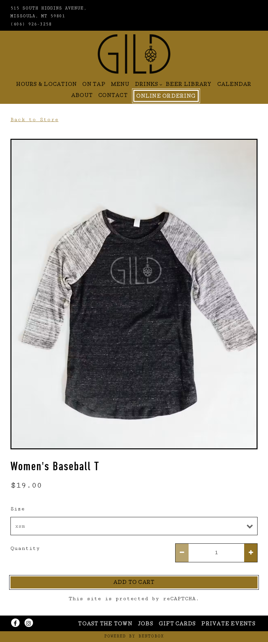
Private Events (228, 624)
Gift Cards (177, 624)
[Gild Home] (134, 53)
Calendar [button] (234, 85)
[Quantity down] (182, 553)
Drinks (147, 84)
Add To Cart (134, 583)
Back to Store (34, 120)
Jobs (145, 624)
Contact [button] (113, 96)
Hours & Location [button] (46, 85)
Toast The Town (105, 624)
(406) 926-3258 (31, 24)
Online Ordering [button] (166, 96)
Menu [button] (120, 85)
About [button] (82, 96)
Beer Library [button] (189, 85)
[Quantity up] (250, 553)
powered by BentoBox (134, 636)
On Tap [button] (94, 85)
